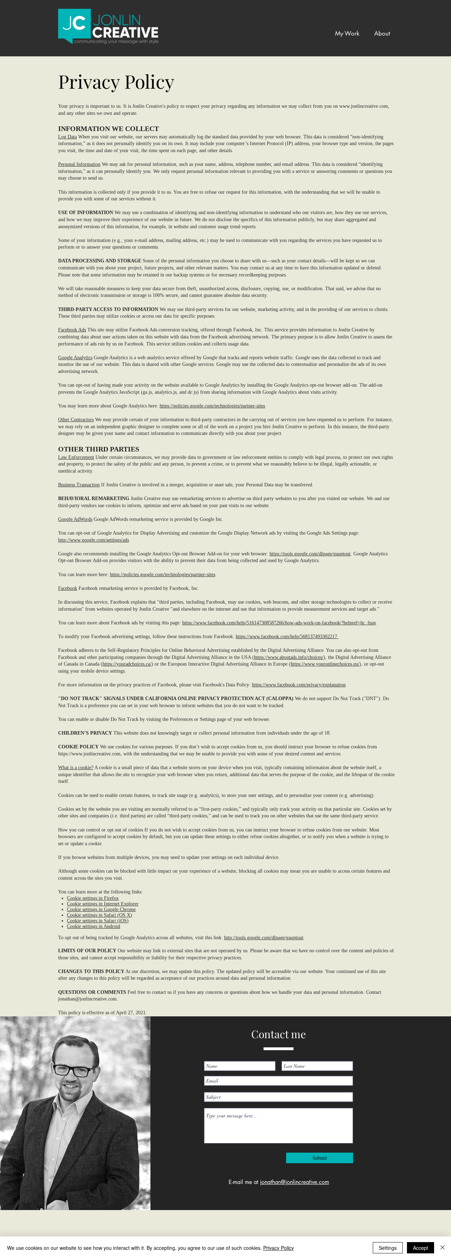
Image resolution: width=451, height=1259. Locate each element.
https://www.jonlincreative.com (89, 753)
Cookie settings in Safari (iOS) (98, 920)
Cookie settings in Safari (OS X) (99, 915)
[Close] (442, 1247)
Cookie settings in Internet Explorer (102, 903)
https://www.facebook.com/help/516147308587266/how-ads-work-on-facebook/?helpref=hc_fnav (279, 622)
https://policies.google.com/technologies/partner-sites (212, 406)
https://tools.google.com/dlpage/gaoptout (310, 553)
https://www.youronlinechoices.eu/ (325, 664)
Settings (388, 1247)
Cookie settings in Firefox (93, 898)
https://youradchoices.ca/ (127, 664)
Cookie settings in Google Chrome (101, 909)
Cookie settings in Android (93, 926)
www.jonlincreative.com (363, 106)
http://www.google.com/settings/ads (93, 540)
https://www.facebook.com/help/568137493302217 (287, 636)
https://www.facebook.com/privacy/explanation (299, 684)
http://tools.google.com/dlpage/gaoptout (263, 937)
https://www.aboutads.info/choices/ (288, 657)
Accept (420, 1247)
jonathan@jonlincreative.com (87, 999)
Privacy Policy (278, 1247)
